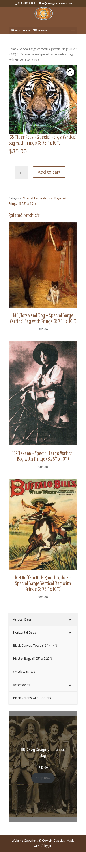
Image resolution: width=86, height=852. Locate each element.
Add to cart (49, 172)
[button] (70, 72)
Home (13, 49)
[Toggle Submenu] (69, 619)
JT (50, 846)
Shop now (43, 778)
